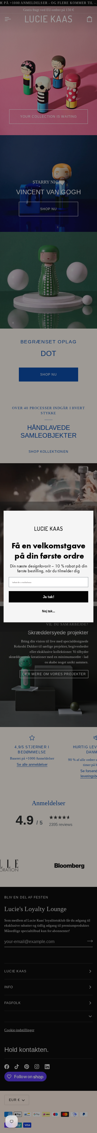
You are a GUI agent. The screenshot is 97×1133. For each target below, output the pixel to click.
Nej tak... (48, 611)
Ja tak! (48, 597)
